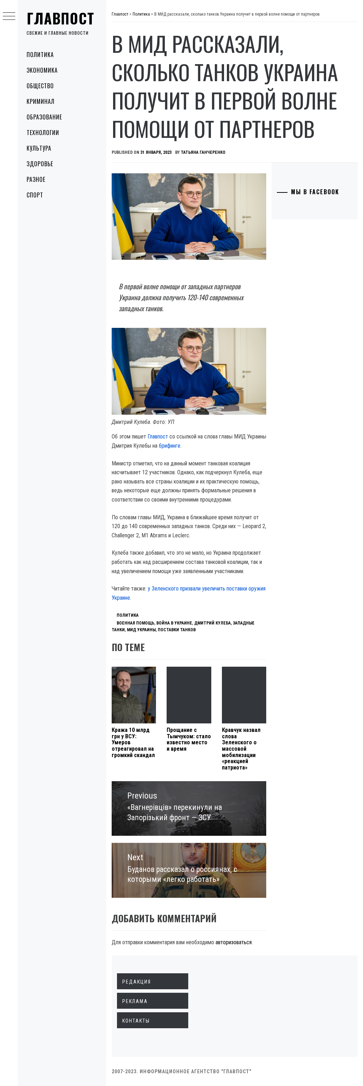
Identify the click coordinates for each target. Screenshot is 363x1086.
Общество (40, 86)
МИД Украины (141, 629)
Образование (44, 117)
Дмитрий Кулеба (212, 623)
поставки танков (177, 629)
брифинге (169, 445)
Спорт (35, 195)
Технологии (43, 132)
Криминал (41, 101)
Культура (39, 148)
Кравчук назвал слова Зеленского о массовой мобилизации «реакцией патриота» (241, 749)
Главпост (61, 18)
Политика (40, 54)
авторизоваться (234, 942)
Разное (36, 179)
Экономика (42, 70)
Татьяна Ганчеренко (203, 152)
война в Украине (174, 623)
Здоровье (40, 163)
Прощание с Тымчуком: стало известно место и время (189, 739)
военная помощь (135, 623)
